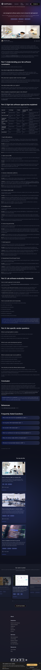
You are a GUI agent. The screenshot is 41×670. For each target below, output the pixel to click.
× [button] (39, 663)
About (27, 4)
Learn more (4, 521)
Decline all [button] (32, 667)
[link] (20, 586)
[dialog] (20, 666)
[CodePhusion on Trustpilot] (26, 660)
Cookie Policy (13, 658)
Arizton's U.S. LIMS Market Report (12, 55)
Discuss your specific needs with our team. (13, 399)
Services (10, 4)
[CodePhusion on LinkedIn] (11, 660)
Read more (4, 667)
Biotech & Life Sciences (15, 622)
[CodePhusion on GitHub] (17, 660)
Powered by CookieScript (36, 669)
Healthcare (13, 626)
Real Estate (13, 629)
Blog (11, 651)
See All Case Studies (20, 605)
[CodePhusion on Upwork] (14, 660)
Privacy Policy (21, 658)
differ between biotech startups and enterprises (20, 284)
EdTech (12, 628)
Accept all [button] (32, 664)
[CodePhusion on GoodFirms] (20, 660)
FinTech (12, 631)
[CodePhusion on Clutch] (23, 660)
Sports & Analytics (14, 624)
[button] (14, 668)
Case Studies (22, 4)
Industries (16, 4)
